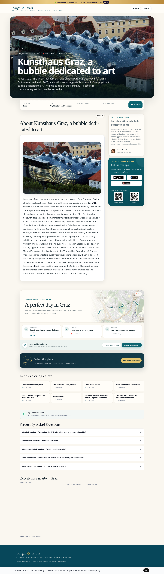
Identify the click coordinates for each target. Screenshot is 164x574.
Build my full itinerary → (132, 345)
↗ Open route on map (111, 345)
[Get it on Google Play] (134, 177)
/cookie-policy (94, 570)
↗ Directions (135, 105)
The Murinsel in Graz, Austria (123, 330)
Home (136, 8)
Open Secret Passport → (131, 360)
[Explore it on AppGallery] (126, 183)
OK (146, 570)
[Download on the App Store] (118, 177)
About (147, 8)
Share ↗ (100, 116)
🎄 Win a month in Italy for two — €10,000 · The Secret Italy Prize (81, 2)
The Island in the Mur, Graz (82, 330)
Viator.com (36, 536)
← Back (20, 49)
